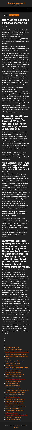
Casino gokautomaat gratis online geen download (17, 352)
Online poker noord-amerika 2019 (13, 408)
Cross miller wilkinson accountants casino (15, 379)
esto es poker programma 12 (16, 3)
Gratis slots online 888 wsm (12, 383)
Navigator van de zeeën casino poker (14, 410)
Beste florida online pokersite (12, 397)
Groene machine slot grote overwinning (14, 399)
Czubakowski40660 (14, 15)
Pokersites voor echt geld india (13, 417)
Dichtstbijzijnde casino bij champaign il (14, 401)
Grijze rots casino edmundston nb (13, 370)
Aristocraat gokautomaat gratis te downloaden (16, 415)
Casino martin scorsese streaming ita (14, 404)
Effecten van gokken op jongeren (13, 372)
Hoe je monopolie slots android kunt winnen (16, 354)
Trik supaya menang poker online (13, 381)
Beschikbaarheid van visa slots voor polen (15, 406)
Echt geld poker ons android (12, 347)
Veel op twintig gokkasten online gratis (14, 374)
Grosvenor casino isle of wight (12, 419)
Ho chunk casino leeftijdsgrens (12, 365)
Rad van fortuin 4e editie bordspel (13, 349)
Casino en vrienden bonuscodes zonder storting (17, 367)
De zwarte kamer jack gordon (12, 363)
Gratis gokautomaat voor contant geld (14, 395)
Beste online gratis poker (11, 413)
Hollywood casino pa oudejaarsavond (14, 361)
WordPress (17, 425)
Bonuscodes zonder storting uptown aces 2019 (17, 390)
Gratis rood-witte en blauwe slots (13, 388)
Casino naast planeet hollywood (13, 376)
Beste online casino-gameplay (12, 385)
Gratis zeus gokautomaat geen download (15, 392)
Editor (5, 26)
